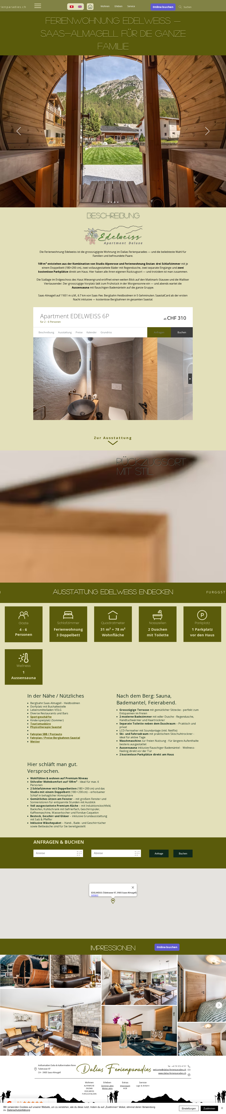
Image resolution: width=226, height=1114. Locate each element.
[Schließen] (222, 1108)
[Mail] (90, 6)
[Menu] (37, 5)
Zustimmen (209, 1108)
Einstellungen (189, 1108)
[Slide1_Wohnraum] (108, 202)
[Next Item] (219, 1005)
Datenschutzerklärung (18, 1110)
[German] (71, 6)
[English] (79, 6)
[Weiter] (207, 131)
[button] (105, 6)
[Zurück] (19, 131)
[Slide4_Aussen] (117, 202)
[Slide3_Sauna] (114, 202)
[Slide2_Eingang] (111, 202)
